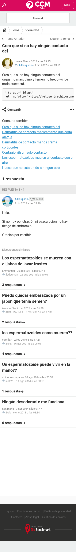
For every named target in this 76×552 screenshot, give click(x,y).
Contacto (16, 517)
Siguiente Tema (60, 38)
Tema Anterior (15, 38)
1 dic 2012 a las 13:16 (47, 65)
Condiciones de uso (29, 511)
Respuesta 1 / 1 (13, 189)
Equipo (9, 511)
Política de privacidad (57, 511)
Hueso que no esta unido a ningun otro (31, 168)
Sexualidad (32, 30)
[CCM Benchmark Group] (38, 529)
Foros (15, 30)
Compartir (14, 109)
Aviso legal (32, 517)
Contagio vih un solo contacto (24, 152)
